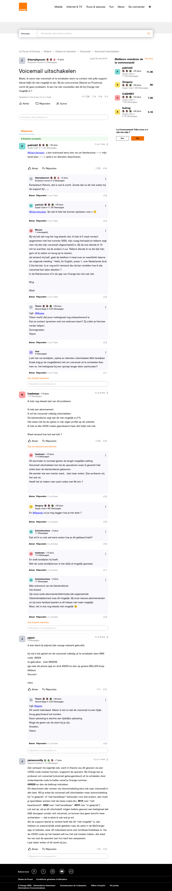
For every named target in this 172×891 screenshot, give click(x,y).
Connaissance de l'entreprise (73, 885)
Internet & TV (74, 6)
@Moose (39, 313)
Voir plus (149, 58)
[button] (32, 195)
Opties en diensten (65, 51)
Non (122, 138)
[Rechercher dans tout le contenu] (148, 33)
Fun (111, 6)
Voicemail (85, 51)
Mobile (58, 6)
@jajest (38, 705)
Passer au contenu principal (14, 2)
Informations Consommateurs (31, 888)
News (121, 6)
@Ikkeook (38, 512)
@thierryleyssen (36, 152)
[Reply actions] (106, 179)
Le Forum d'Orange (29, 51)
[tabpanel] (63, 498)
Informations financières (44, 885)
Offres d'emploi (98, 885)
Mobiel (47, 51)
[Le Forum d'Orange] (23, 6)
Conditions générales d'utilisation (51, 879)
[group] (86, 96)
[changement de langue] (150, 7)
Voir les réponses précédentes (42, 446)
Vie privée (114, 885)
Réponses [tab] (27, 131)
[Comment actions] (107, 144)
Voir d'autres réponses (38, 378)
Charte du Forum (25, 879)
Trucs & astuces (95, 6)
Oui (137, 138)
